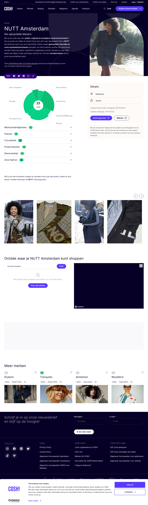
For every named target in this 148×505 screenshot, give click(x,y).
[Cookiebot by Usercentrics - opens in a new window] (14, 500)
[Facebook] (14, 76)
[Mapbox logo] (79, 306)
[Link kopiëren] (33, 76)
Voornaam (78, 417)
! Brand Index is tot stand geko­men (23, 63)
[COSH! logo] (8, 8)
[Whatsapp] (28, 76)
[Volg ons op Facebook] (14, 448)
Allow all (130, 485)
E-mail (113, 417)
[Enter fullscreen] (141, 265)
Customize (129, 492)
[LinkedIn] (23, 76)
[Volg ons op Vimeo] (14, 455)
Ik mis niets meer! (84, 432)
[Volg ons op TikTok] (7, 455)
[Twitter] (18, 76)
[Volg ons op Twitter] (28, 448)
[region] (109, 286)
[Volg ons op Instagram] (7, 448)
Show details (33, 501)
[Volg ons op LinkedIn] (21, 448)
